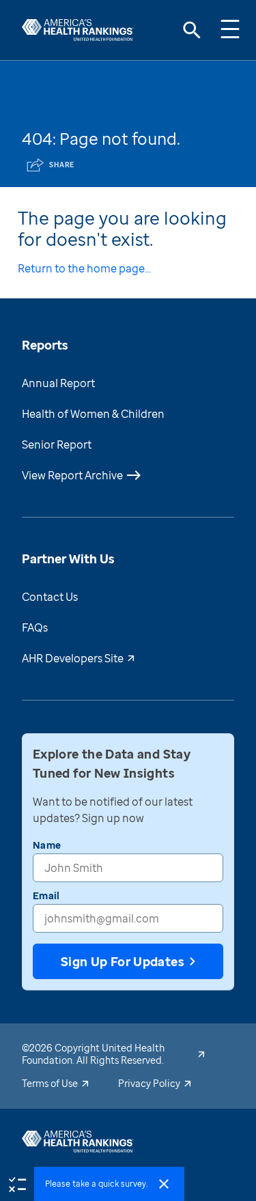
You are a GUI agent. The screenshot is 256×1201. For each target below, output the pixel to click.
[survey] (17, 1183)
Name (47, 844)
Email (46, 895)
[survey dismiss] (163, 1183)
